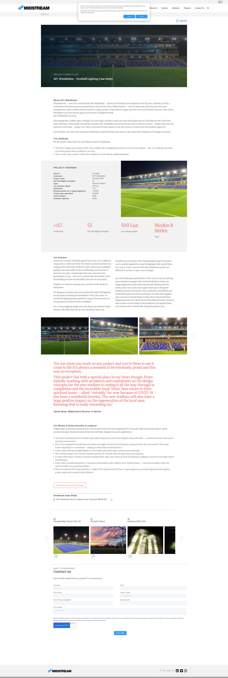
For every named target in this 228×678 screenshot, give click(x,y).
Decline (141, 16)
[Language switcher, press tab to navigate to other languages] (220, 2)
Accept (129, 16)
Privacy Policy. (119, 8)
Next (190, 335)
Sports (183, 20)
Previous (34, 335)
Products (176, 8)
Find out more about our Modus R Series (70, 485)
